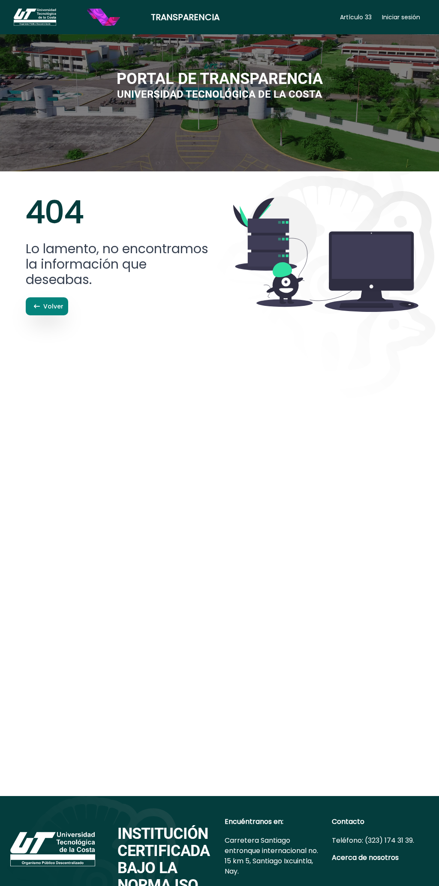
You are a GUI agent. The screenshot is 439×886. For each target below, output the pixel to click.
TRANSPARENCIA (185, 17)
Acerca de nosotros (365, 857)
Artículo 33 (356, 17)
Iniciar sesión (401, 17)
